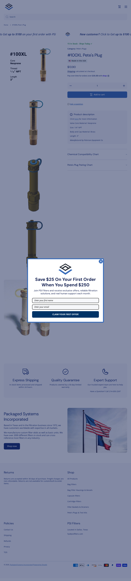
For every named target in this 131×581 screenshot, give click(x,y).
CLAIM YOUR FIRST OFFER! (65, 314)
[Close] (101, 261)
